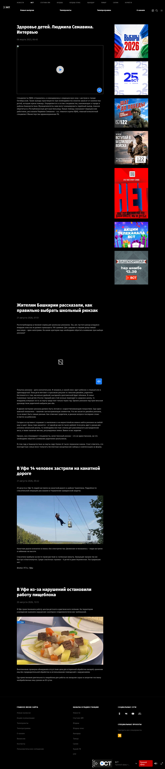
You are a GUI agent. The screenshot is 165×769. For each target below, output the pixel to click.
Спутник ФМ (45, 3)
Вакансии (21, 739)
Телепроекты (65, 10)
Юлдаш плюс (74, 3)
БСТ (32, 3)
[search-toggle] (156, 10)
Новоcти (20, 3)
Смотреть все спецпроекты (130, 730)
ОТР (74, 754)
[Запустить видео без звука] (99, 90)
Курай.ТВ (128, 3)
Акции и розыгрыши (25, 718)
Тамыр (103, 3)
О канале (141, 10)
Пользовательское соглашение (30, 749)
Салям (115, 3)
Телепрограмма (104, 10)
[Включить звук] (99, 381)
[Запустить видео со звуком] (60, 70)
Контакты (21, 744)
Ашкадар (90, 3)
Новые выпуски (27, 10)
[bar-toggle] (161, 10)
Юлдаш (60, 3)
